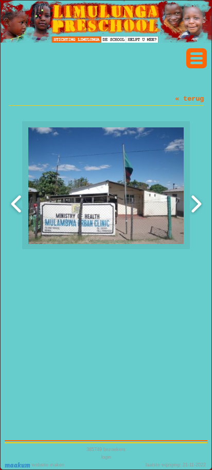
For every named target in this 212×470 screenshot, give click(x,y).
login (106, 457)
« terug (189, 99)
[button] (196, 58)
